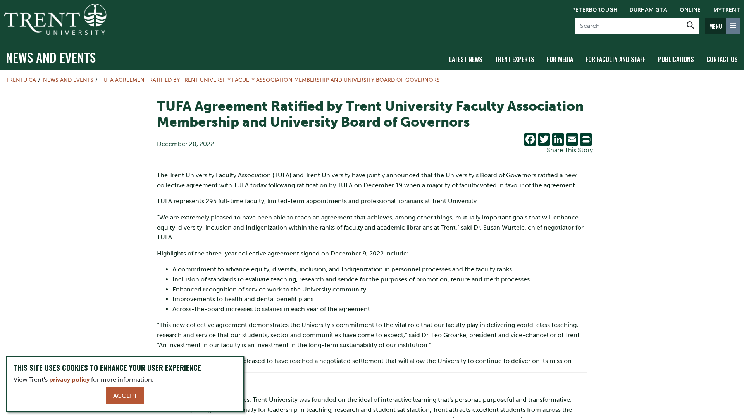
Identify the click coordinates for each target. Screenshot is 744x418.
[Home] (55, 19)
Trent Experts (514, 59)
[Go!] (690, 26)
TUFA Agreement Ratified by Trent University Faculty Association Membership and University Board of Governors (270, 79)
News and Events (51, 57)
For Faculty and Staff (616, 59)
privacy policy (69, 379)
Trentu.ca (21, 79)
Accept (125, 395)
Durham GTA (648, 9)
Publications (676, 59)
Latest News (465, 59)
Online (690, 9)
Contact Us (722, 59)
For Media (560, 59)
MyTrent (726, 9)
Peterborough (594, 9)
